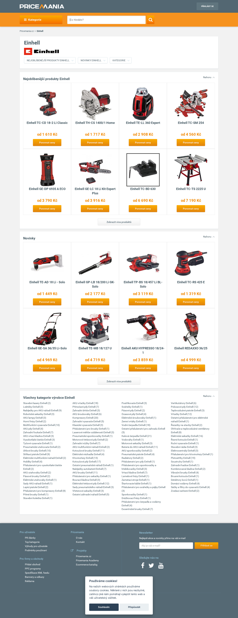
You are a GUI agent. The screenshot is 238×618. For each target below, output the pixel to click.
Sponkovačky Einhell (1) (134, 494)
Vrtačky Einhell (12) (181, 414)
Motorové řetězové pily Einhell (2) (90, 439)
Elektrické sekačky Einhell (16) (187, 436)
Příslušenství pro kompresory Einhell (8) (44, 490)
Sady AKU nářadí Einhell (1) (37, 483)
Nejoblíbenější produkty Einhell (48, 60)
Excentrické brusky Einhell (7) (137, 509)
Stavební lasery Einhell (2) (37, 403)
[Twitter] (151, 566)
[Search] (150, 19)
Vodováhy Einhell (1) (133, 439)
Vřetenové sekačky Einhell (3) (88, 490)
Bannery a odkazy (34, 577)
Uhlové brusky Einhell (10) (37, 450)
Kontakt (80, 542)
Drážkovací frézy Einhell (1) (136, 498)
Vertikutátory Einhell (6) (183, 403)
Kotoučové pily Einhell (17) (86, 461)
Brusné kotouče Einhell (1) (185, 476)
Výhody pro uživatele (36, 546)
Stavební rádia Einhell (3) (184, 447)
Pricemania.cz (27, 31)
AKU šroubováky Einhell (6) (87, 414)
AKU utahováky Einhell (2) (37, 472)
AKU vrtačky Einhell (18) (85, 403)
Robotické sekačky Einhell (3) (38, 414)
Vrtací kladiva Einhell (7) (134, 472)
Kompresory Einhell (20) (85, 417)
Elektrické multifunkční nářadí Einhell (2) (44, 458)
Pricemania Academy (87, 560)
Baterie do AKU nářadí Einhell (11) (140, 447)
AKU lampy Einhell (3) (34, 417)
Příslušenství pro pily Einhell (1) (138, 461)
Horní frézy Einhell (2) (34, 421)
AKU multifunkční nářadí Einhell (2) (91, 447)
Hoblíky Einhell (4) (32, 461)
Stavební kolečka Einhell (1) (37, 498)
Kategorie (119, 60)
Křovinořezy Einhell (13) (85, 458)
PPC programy (33, 568)
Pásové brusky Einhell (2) (36, 476)
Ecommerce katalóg (86, 564)
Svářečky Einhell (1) (132, 406)
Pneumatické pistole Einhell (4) (138, 454)
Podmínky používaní (36, 550)
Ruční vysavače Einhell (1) (185, 443)
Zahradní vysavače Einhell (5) (88, 421)
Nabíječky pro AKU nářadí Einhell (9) (42, 410)
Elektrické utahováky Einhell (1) (40, 479)
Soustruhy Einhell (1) (182, 461)
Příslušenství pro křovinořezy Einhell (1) (192, 454)
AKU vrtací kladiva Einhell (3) (38, 436)
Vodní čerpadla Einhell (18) (136, 425)
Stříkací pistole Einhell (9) (36, 454)
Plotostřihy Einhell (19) (183, 458)
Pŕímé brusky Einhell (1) (35, 494)
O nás (79, 537)
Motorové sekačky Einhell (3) (137, 443)
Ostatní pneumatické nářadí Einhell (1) (93, 465)
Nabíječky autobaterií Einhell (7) (89, 469)
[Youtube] (160, 566)
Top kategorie (32, 542)
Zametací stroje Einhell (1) (135, 479)
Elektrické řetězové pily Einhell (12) (90, 483)
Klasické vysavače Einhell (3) (87, 425)
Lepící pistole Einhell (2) (35, 487)
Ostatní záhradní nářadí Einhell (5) (90, 494)
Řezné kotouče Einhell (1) (184, 439)
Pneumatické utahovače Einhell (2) (41, 447)
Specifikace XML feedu (37, 572)
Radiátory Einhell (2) (132, 458)
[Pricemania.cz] (42, 6)
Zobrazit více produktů (119, 222)
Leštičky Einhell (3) (33, 406)
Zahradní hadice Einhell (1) (185, 465)
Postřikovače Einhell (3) (134, 403)
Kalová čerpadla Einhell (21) (137, 436)
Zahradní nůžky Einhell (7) (86, 443)
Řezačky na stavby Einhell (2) (186, 425)
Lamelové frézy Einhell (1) (135, 476)
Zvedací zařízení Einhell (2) (185, 490)
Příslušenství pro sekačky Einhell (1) (91, 476)
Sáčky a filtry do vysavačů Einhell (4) (190, 487)
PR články (30, 537)
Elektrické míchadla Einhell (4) (88, 454)
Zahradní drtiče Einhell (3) (86, 410)
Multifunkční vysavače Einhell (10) (41, 425)
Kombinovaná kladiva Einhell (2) (188, 469)
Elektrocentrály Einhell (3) (184, 450)
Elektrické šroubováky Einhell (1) (139, 417)
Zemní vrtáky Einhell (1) (134, 421)
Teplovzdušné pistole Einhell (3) (188, 410)
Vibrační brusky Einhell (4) (185, 472)
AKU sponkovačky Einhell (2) (137, 450)
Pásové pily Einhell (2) (133, 410)
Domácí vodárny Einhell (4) (185, 483)
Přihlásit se (207, 6)
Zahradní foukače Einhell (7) (38, 432)
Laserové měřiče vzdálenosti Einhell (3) (93, 432)
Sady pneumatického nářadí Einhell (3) (93, 487)
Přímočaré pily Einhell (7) (85, 406)
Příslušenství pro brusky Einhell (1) (90, 428)
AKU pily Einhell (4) (33, 428)
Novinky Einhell (91, 60)
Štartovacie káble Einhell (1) (136, 483)
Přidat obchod (32, 564)
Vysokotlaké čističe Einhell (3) (39, 439)
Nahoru (207, 77)
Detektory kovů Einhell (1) (184, 479)
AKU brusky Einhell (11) (85, 472)
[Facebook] (142, 566)
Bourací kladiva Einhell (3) (86, 479)
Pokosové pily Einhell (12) (184, 406)
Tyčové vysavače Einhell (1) (38, 443)
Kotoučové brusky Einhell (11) (88, 450)
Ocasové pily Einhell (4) (134, 414)
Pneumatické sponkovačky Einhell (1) (92, 436)
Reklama (29, 581)
